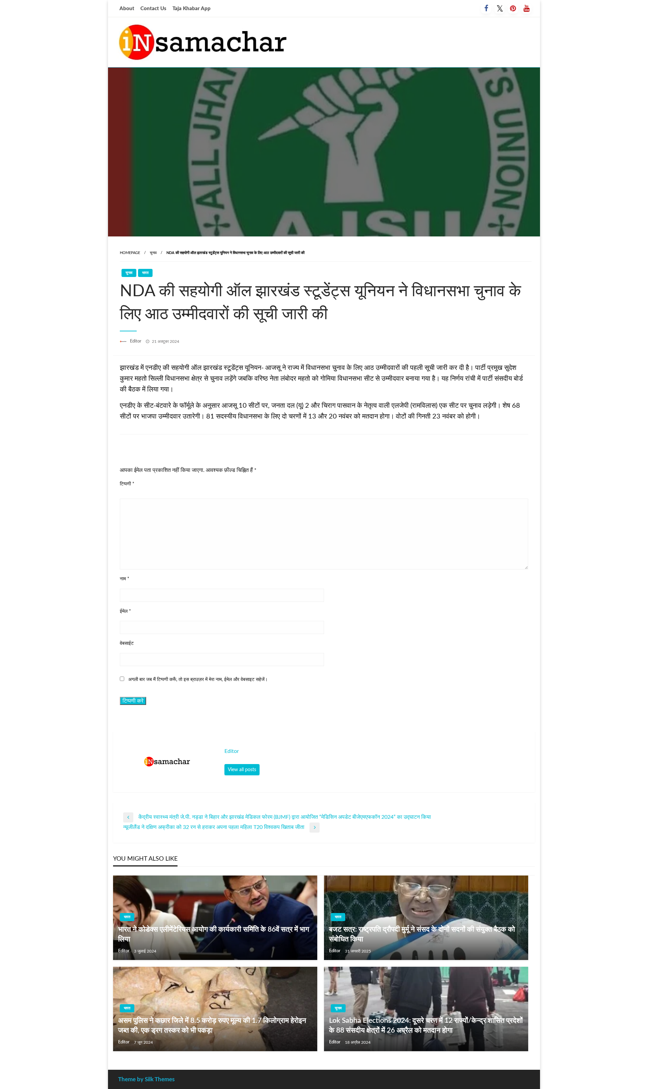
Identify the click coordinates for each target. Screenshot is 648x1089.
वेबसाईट (127, 643)
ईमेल (125, 611)
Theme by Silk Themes (146, 1079)
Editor (136, 341)
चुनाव (153, 253)
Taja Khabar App (191, 8)
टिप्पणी (127, 484)
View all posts (242, 769)
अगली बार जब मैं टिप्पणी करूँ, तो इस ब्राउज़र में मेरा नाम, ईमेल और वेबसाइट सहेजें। (198, 679)
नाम (124, 579)
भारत (145, 273)
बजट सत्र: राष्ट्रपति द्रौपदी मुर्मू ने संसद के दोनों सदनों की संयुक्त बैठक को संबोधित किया (422, 934)
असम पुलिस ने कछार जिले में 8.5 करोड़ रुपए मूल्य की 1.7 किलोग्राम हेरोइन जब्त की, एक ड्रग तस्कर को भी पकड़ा (212, 1025)
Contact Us (153, 8)
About (126, 8)
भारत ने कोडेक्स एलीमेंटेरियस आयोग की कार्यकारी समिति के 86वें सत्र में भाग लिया (213, 934)
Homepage (130, 253)
